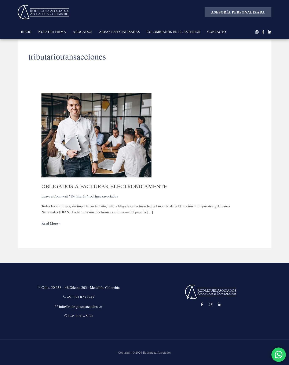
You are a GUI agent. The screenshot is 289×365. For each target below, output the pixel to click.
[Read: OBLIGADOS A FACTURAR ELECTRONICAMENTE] (96, 134)
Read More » (51, 223)
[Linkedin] (269, 32)
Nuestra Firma (52, 31)
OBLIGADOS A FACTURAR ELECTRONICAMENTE (104, 186)
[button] (236, 12)
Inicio (26, 31)
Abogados (82, 31)
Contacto (216, 31)
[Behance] (220, 304)
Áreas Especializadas (119, 31)
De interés (78, 196)
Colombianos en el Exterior (174, 31)
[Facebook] (263, 32)
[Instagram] (257, 32)
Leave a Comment (54, 196)
